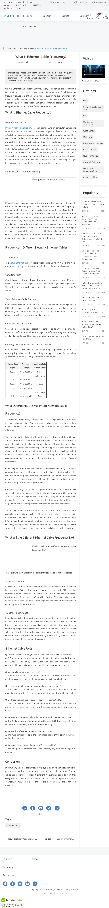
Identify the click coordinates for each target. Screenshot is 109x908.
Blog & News (29, 48)
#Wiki (85, 100)
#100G (94, 149)
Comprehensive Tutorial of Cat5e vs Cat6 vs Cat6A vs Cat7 (93, 204)
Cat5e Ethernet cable (20, 262)
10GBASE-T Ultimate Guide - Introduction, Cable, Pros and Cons (91, 271)
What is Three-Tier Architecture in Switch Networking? (92, 324)
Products (27, 15)
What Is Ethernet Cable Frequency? (52, 48)
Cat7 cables (30, 707)
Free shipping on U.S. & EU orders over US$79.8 (22, 5)
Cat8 (53, 778)
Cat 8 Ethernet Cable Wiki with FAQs (93, 337)
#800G (100, 143)
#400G (85, 149)
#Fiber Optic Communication (90, 169)
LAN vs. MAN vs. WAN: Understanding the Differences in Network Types (92, 237)
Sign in (106, 18)
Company (84, 15)
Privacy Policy (48, 893)
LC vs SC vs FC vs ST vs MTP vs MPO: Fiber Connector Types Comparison (92, 255)
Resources (28, 26)
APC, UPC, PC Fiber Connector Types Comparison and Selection (90, 220)
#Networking (88, 143)
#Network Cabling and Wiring (93, 108)
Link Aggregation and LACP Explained (91, 299)
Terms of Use (61, 893)
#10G (85, 156)
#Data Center (89, 131)
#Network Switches (91, 162)
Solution (47, 15)
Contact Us (101, 2)
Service (65, 15)
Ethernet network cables (16, 127)
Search (90, 18)
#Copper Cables (90, 177)
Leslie (26, 62)
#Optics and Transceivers (88, 123)
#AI (84, 115)
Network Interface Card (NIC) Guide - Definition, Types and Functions (92, 286)
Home (8, 48)
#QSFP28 (94, 156)
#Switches (87, 137)
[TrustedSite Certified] (12, 902)
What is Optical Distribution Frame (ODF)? (93, 311)
